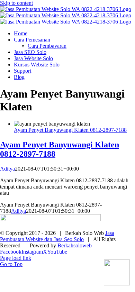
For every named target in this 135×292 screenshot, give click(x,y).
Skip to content (16, 3)
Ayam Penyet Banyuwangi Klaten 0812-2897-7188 (70, 130)
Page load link (15, 258)
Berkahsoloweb (74, 245)
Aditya (7, 169)
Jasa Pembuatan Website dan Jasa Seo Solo (57, 236)
